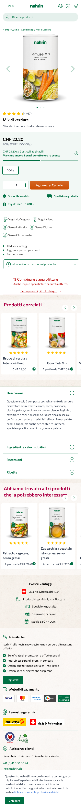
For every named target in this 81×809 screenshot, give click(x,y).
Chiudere (14, 800)
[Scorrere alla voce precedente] (65, 308)
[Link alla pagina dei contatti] (62, 6)
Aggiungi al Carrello (49, 185)
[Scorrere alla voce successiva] (74, 308)
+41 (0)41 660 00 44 (15, 763)
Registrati (13, 679)
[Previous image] (8, 69)
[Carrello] (76, 6)
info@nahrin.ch (12, 768)
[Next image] (72, 69)
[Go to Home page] (36, 6)
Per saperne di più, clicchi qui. (38, 291)
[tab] (37, 107)
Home (6, 29)
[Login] (69, 6)
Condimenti (27, 29)
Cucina (15, 29)
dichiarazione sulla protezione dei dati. (37, 792)
